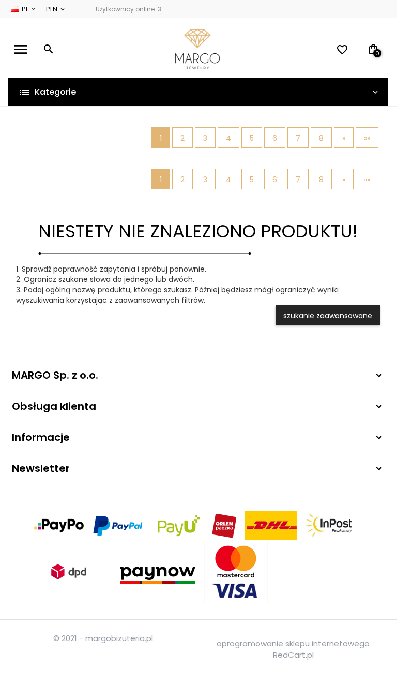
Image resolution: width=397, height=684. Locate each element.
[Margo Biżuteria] (197, 49)
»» (367, 138)
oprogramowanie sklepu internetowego (293, 643)
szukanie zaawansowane (327, 315)
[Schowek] (345, 50)
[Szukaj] (48, 49)
